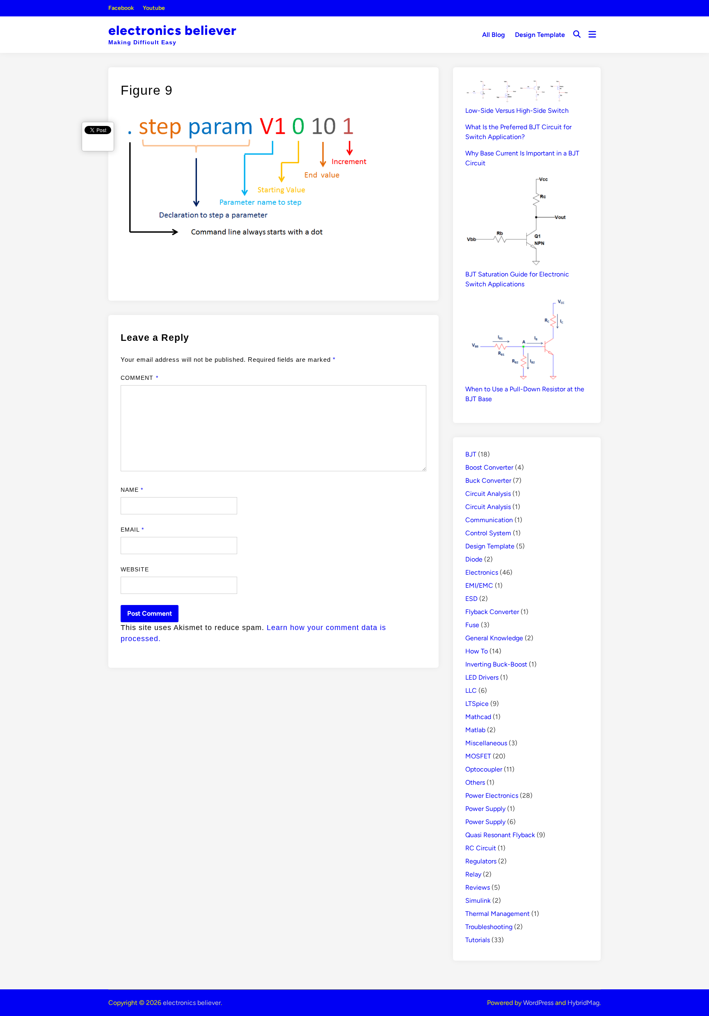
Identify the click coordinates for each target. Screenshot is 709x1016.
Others (475, 782)
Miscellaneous (486, 743)
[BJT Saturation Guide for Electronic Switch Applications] (516, 222)
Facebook (121, 8)
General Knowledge (494, 638)
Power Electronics (491, 795)
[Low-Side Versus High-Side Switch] (516, 93)
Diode (474, 559)
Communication (489, 520)
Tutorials (477, 940)
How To (476, 651)
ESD (471, 599)
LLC (471, 690)
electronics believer (172, 30)
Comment (139, 377)
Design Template (540, 35)
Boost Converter (489, 467)
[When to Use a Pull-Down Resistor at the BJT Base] (516, 340)
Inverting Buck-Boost (496, 664)
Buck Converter (488, 480)
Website (135, 569)
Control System (488, 533)
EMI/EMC (479, 585)
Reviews (477, 887)
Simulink (478, 900)
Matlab (475, 730)
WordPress (538, 1003)
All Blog (493, 35)
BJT (470, 454)
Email (132, 529)
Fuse (472, 625)
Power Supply (485, 809)
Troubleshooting (488, 927)
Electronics (481, 572)
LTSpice (477, 704)
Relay (473, 874)
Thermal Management (497, 914)
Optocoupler (483, 769)
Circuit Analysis (488, 494)
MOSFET (478, 756)
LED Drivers (482, 677)
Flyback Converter (492, 612)
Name (132, 489)
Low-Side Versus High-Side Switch (517, 110)
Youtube (154, 8)
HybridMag (583, 1003)
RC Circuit (480, 848)
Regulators (480, 861)
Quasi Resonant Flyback (500, 835)
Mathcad (478, 717)
